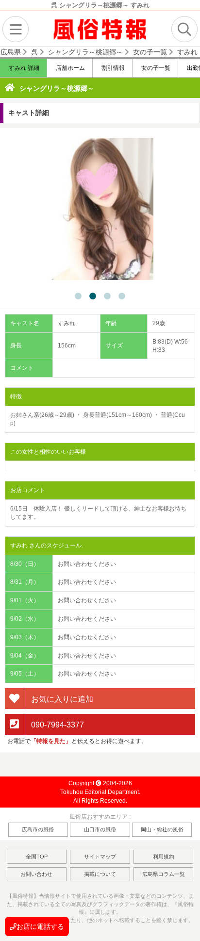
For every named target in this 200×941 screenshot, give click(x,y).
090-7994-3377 (56, 724)
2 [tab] (93, 296)
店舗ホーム (69, 68)
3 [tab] (107, 296)
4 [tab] (122, 296)
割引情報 (112, 68)
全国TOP (37, 856)
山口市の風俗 (100, 829)
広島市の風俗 (38, 829)
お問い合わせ (36, 874)
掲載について (100, 874)
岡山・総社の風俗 (162, 829)
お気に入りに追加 (61, 699)
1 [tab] (78, 296)
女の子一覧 (155, 68)
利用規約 (163, 856)
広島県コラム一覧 (163, 874)
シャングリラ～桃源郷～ (56, 88)
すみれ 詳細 (23, 68)
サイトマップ (100, 856)
